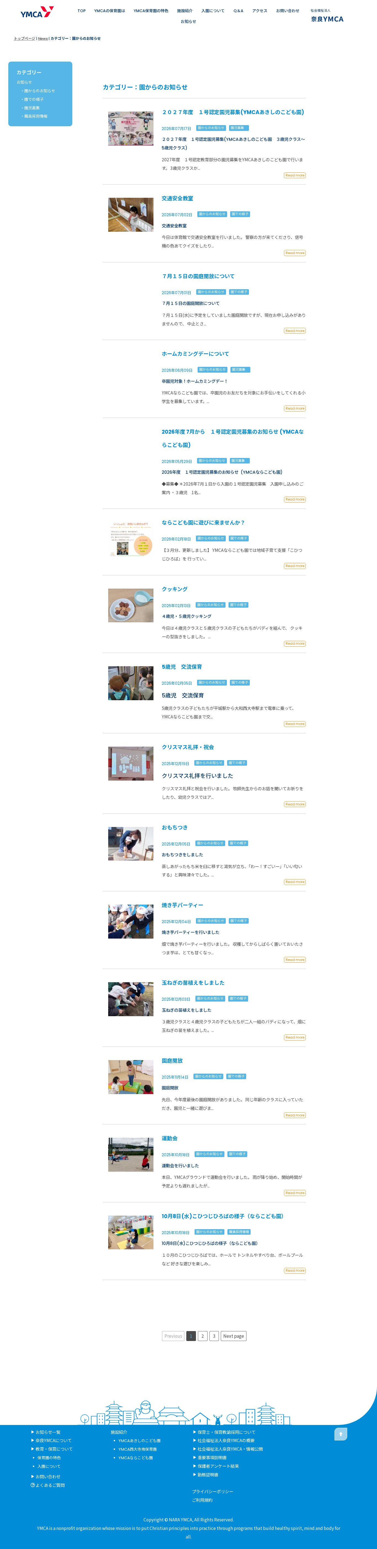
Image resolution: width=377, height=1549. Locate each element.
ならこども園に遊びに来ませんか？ (203, 522)
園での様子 (240, 214)
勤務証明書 (208, 1474)
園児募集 (239, 127)
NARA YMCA (180, 1519)
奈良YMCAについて (54, 1440)
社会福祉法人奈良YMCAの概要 (226, 1440)
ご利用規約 (202, 1500)
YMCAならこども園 (135, 1458)
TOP (82, 11)
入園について (213, 11)
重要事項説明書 (212, 1457)
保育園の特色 (49, 1458)
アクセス (259, 11)
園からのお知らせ (211, 127)
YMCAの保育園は (109, 11)
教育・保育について (54, 1449)
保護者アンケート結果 (218, 1466)
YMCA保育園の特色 (151, 11)
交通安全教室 (177, 198)
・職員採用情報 (33, 116)
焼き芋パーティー (182, 905)
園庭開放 (172, 1061)
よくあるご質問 (50, 1485)
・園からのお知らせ (37, 91)
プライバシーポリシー (212, 1491)
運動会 (169, 1138)
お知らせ (188, 21)
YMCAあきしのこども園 (139, 1440)
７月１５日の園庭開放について (198, 276)
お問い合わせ (287, 11)
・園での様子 (32, 99)
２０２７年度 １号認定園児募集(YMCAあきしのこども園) (233, 112)
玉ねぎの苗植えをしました (193, 983)
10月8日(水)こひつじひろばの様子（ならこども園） (224, 1216)
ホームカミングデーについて (195, 354)
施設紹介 (185, 11)
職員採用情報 (239, 1231)
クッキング (175, 589)
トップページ (24, 38)
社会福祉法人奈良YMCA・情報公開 (230, 1449)
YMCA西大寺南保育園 (137, 1449)
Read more (295, 175)
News (43, 38)
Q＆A (238, 11)
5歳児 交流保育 (182, 667)
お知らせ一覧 (48, 1432)
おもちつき (175, 827)
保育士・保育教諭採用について (227, 1432)
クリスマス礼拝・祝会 (188, 747)
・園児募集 (30, 108)
